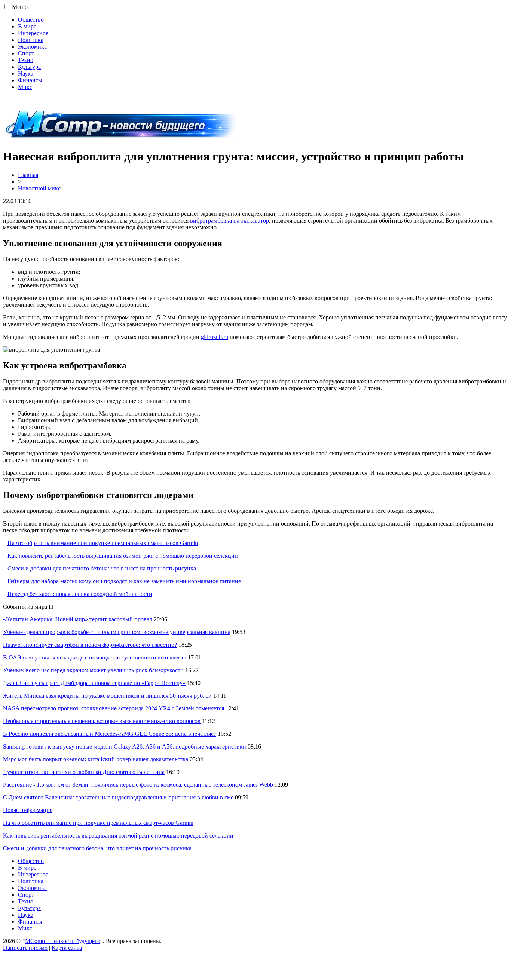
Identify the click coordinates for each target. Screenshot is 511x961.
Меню (20, 7)
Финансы (30, 80)
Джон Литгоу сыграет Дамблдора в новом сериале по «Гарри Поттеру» (94, 683)
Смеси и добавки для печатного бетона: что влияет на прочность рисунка (101, 568)
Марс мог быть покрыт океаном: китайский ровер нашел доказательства (95, 759)
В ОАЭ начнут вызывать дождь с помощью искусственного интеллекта (94, 657)
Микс (25, 87)
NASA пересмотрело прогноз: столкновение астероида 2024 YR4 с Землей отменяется (113, 708)
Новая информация (27, 810)
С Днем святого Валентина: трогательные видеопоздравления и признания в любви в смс (118, 797)
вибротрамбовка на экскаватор (229, 220)
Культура (29, 67)
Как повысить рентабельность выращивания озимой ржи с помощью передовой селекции (122, 556)
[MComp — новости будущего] (121, 138)
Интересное (33, 33)
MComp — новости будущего (62, 941)
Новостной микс (39, 188)
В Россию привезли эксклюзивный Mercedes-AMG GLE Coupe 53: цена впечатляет (109, 734)
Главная (28, 175)
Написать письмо (25, 948)
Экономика (32, 46)
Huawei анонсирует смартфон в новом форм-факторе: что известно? (90, 645)
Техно (25, 60)
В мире (27, 26)
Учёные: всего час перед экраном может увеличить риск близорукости (93, 670)
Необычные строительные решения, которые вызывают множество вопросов (102, 721)
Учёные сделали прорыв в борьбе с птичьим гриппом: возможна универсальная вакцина (116, 632)
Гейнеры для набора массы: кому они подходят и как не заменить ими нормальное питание (124, 581)
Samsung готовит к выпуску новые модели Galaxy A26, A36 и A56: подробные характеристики (124, 746)
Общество (31, 19)
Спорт (26, 53)
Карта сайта (67, 948)
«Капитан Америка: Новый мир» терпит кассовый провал (77, 619)
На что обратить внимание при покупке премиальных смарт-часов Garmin (102, 543)
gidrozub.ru (214, 337)
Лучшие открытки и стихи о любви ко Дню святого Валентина (84, 772)
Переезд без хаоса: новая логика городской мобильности (79, 594)
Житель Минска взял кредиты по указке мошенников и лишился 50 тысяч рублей (107, 695)
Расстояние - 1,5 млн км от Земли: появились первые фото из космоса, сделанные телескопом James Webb (138, 784)
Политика (30, 40)
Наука (25, 73)
